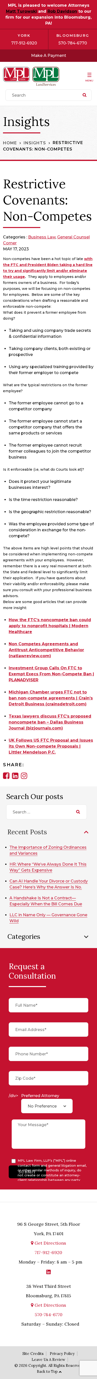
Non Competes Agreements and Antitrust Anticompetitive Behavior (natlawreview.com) (46, 650)
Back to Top (47, 1371)
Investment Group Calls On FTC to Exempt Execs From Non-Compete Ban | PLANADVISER (51, 674)
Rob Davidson (62, 11)
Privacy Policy (62, 1353)
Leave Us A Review (48, 1359)
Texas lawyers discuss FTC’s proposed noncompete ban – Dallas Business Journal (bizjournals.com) (50, 722)
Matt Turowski (21, 11)
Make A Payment (48, 55)
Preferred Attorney (40, 1095)
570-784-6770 (72, 43)
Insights (35, 142)
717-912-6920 (24, 43)
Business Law (41, 237)
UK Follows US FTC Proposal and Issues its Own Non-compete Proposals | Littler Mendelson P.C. (51, 746)
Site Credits (33, 1353)
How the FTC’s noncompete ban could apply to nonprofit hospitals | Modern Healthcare (50, 625)
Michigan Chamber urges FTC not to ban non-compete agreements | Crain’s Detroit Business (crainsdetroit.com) (51, 698)
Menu (89, 80)
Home (10, 142)
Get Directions (49, 1243)
